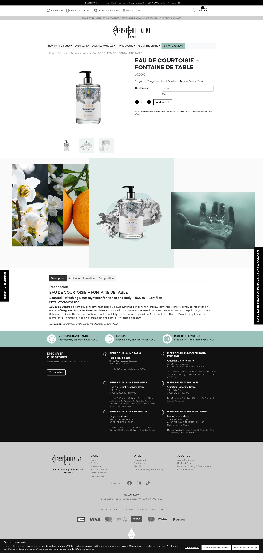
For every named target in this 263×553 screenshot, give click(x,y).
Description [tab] (57, 278)
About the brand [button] (148, 46)
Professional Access (109, 11)
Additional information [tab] (81, 278)
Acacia (98, 324)
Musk (190, 111)
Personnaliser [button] (192, 548)
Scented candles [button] (102, 46)
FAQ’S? (137, 467)
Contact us (139, 463)
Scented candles (98, 473)
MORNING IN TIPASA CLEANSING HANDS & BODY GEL (258, 285)
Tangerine (67, 324)
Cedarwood (144, 111)
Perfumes (95, 463)
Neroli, (78, 324)
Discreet (166, 111)
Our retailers (56, 372)
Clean (158, 111)
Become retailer (185, 470)
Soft (210, 111)
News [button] (51, 46)
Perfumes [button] (65, 46)
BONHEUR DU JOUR (4, 285)
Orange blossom (200, 111)
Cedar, (107, 324)
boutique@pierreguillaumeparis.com (119, 499)
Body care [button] (81, 46)
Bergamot (55, 324)
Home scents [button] (125, 46)
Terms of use (156, 510)
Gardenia (87, 324)
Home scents (97, 476)
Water (137, 114)
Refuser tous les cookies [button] (245, 548)
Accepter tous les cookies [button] (216, 548)
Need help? (57, 11)
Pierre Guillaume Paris (131, 31)
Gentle (184, 111)
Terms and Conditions (136, 510)
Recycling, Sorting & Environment (194, 467)
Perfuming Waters (81, 53)
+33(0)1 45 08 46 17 (80, 11)
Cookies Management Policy (148, 470)
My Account (140, 460)
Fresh (178, 111)
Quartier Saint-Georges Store (126, 387)
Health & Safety (185, 463)
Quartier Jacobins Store (181, 387)
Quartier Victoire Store (180, 361)
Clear (164, 94)
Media (129, 11)
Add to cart (162, 102)
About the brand (185, 460)
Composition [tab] (106, 278)
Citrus (153, 111)
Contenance (142, 88)
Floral (172, 111)
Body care (63, 53)
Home (52, 53)
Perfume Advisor (173, 46)
